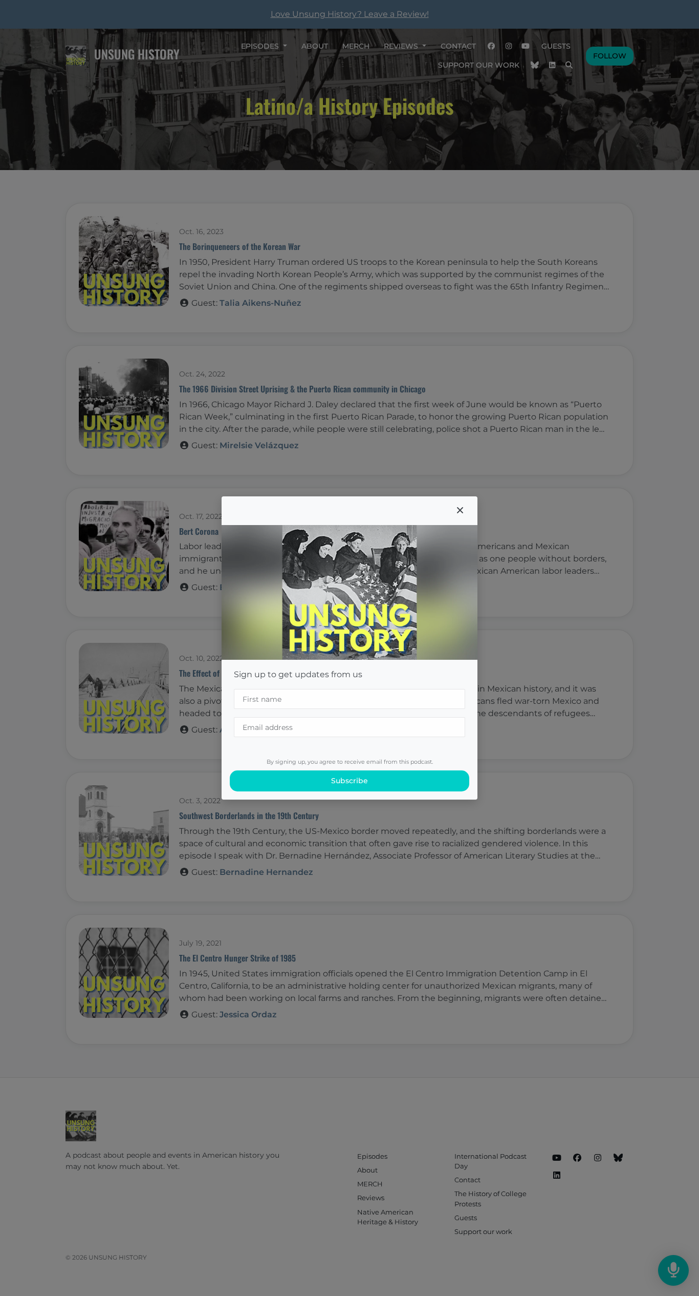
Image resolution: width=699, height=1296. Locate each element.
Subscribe (349, 780)
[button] (460, 511)
